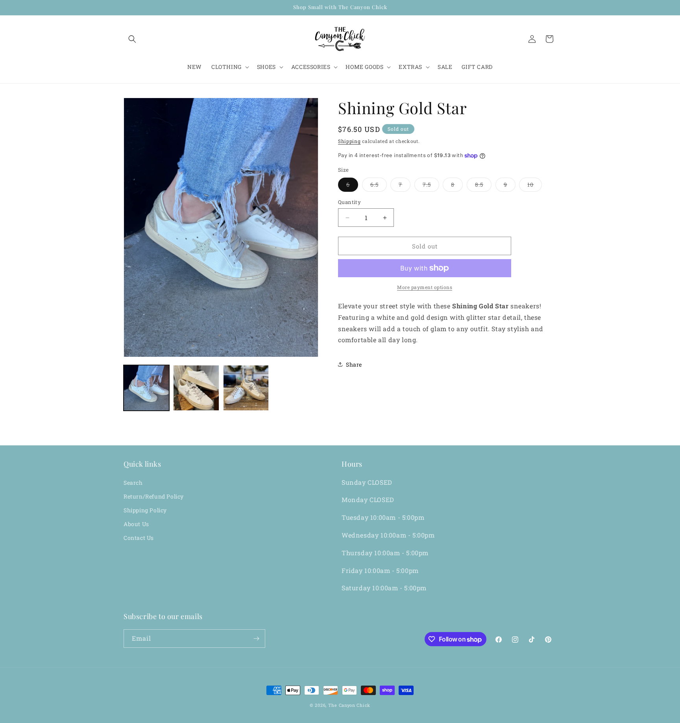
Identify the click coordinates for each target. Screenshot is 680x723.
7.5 (431, 186)
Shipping (349, 141)
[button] (132, 39)
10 (534, 186)
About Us (136, 524)
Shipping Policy (145, 510)
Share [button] (354, 364)
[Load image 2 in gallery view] (196, 388)
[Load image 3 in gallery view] (246, 388)
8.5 (483, 186)
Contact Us (139, 537)
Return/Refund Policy (154, 496)
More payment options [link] (424, 287)
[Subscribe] (256, 638)
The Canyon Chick (349, 705)
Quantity (349, 202)
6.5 (378, 186)
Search (133, 482)
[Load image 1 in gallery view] (146, 388)
